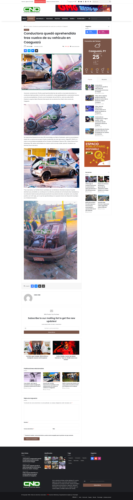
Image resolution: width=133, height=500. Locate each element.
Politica (57, 18)
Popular (90, 79)
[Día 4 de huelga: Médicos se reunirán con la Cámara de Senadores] (62, 463)
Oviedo (82, 460)
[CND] (31, 9)
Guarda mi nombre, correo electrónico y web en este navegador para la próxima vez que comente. (49, 435)
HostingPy (75, 494)
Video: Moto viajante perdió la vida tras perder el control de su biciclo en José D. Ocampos (101, 99)
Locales (30, 18)
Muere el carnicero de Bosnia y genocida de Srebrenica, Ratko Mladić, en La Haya (103, 187)
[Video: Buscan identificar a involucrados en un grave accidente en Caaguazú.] (89, 108)
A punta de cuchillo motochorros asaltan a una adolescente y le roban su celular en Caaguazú (51, 385)
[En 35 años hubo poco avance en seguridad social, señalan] (48, 467)
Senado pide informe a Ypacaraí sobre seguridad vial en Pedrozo (103, 205)
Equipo (90, 497)
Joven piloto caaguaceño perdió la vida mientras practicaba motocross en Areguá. (101, 88)
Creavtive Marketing (53, 494)
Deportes (65, 18)
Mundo (72, 18)
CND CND (29, 46)
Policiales (49, 18)
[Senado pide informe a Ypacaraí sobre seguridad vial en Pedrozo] (103, 198)
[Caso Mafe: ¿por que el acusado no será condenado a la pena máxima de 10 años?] (32, 377)
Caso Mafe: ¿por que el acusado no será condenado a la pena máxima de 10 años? (32, 385)
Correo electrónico (29, 428)
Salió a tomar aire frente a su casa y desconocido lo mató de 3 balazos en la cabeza (70, 385)
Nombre (26, 422)
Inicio (24, 18)
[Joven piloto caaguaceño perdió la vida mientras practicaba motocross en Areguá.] (89, 87)
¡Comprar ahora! (107, 497)
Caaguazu (71, 458)
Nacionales (39, 18)
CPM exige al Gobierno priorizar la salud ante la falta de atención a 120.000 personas (90, 187)
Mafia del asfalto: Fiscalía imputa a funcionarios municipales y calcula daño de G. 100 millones (90, 206)
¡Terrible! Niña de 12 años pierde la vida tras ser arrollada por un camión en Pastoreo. (102, 131)
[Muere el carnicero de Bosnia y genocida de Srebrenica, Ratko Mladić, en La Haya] (103, 179)
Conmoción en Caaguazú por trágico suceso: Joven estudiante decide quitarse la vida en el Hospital (101, 121)
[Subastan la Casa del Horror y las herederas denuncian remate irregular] (55, 467)
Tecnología (80, 18)
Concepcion (77, 458)
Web (54, 428)
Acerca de (84, 497)
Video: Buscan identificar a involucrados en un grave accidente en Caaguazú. (100, 110)
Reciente (104, 79)
